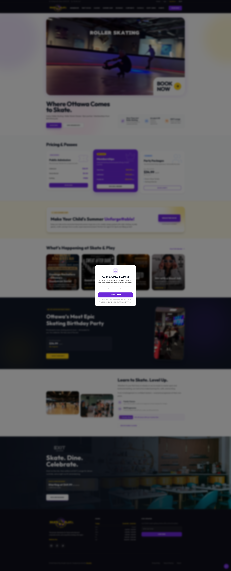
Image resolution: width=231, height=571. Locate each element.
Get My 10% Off (115, 294)
